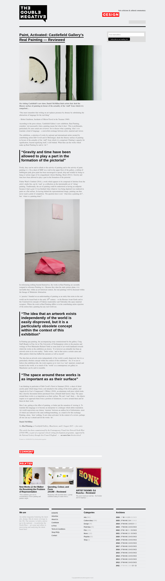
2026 (118, 517)
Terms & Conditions (58, 529)
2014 (118, 556)
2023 (118, 527)
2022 (118, 530)
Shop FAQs (55, 532)
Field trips (87, 527)
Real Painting (27, 426)
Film (125, 14)
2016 (118, 549)
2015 (118, 553)
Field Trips (68, 18)
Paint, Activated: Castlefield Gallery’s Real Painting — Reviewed (51, 37)
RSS (125, 22)
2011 (117, 566)
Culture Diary (100, 18)
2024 (118, 524)
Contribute (55, 523)
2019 (118, 540)
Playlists (83, 18)
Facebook (120, 22)
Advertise (55, 516)
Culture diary (88, 520)
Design (110, 14)
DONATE (55, 513)
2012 (118, 562)
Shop (115, 18)
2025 (118, 520)
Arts (96, 14)
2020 (118, 537)
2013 (118, 559)
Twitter (122, 22)
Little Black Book (132, 18)
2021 (118, 533)
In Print (54, 526)
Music (138, 14)
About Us (55, 519)
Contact (54, 535)
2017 (118, 546)
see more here (65, 435)
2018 (118, 543)
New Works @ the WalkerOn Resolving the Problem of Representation (32, 489)
